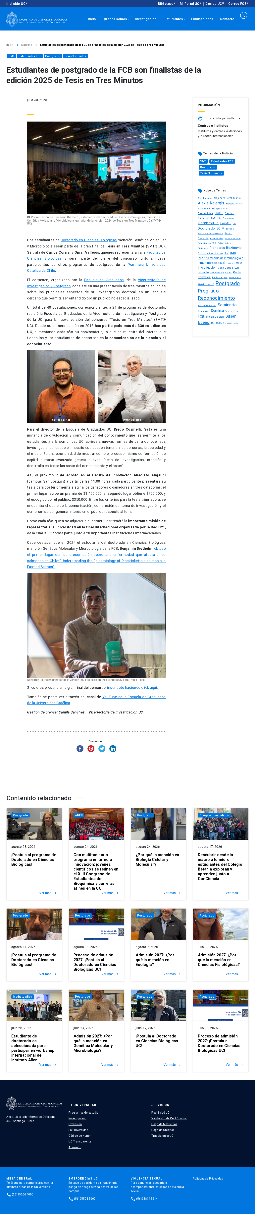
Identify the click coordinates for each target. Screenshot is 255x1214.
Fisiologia (203, 248)
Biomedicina (205, 213)
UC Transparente (80, 1141)
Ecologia (230, 229)
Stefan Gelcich (215, 316)
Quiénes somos (116, 19)
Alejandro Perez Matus (227, 198)
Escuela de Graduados (104, 280)
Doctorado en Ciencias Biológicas (89, 240)
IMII (233, 253)
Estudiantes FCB (30, 56)
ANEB (79, 815)
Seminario (227, 304)
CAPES (216, 218)
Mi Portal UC (189, 4)
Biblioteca (166, 4)
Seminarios (203, 311)
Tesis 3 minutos (75, 56)
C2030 (219, 213)
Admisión (75, 1147)
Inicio (91, 19)
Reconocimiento (216, 298)
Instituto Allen (22, 996)
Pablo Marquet (220, 277)
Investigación (147, 19)
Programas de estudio (83, 1112)
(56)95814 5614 (147, 1198)
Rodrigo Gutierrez (207, 305)
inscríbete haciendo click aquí (132, 687)
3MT (12, 56)
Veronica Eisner (231, 323)
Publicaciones (202, 19)
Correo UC (214, 4)
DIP (234, 224)
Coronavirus (208, 223)
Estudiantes (175, 19)
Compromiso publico (214, 815)
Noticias (26, 44)
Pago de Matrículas (164, 1124)
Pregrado (208, 291)
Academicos (205, 198)
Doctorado (206, 228)
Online (228, 273)
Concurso (228, 218)
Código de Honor (80, 1135)
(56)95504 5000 (85, 1198)
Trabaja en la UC (162, 1135)
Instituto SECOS (234, 263)
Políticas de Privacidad (208, 1178)
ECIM (221, 228)
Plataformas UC (206, 284)
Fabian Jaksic (224, 243)
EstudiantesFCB (232, 238)
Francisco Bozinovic (226, 248)
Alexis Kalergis (211, 203)
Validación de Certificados (169, 1118)
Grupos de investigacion (210, 253)
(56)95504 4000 (22, 1194)
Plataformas (235, 278)
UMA (219, 323)
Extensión (75, 1124)
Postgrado (52, 56)
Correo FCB (237, 4)
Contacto (227, 19)
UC (213, 322)
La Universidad (78, 1130)
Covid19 (225, 223)
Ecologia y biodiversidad (210, 234)
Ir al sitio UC (16, 4)
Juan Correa (225, 267)
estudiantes (217, 238)
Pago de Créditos (163, 1130)
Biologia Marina (220, 208)
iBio (227, 253)
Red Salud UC (160, 1112)
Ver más (48, 893)
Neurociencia (217, 272)
